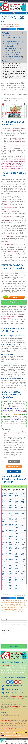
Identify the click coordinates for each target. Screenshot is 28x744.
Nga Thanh (18, 165)
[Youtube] (16, 682)
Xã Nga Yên (22, 611)
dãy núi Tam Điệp (7, 152)
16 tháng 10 (7, 244)
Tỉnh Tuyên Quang (4, 520)
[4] (24, 222)
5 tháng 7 (6, 216)
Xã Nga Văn (9, 611)
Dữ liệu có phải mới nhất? (10, 364)
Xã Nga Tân (9, 606)
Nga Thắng (12, 165)
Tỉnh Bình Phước (16, 567)
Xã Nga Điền (16, 602)
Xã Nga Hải (5, 604)
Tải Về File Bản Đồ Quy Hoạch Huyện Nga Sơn (14, 45)
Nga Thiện (7, 166)
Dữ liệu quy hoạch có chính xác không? (13, 335)
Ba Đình (21, 159)
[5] (7, 241)
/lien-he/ (19, 715)
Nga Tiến (18, 166)
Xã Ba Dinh (22, 600)
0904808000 (23, 456)
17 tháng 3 (7, 211)
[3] (25, 217)
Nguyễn (5, 204)
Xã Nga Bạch (9, 602)
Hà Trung (16, 141)
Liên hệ (4, 712)
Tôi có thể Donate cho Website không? (13, 378)
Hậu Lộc (17, 145)
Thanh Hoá (7, 600)
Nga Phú (6, 163)
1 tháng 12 (10, 251)
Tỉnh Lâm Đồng (16, 561)
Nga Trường (7, 168)
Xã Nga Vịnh (15, 611)
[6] (18, 250)
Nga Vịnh (18, 168)
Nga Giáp (16, 161)
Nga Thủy (12, 166)
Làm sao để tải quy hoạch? (10, 354)
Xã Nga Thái (23, 606)
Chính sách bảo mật (7, 695)
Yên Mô (12, 140)
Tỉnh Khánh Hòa (16, 520)
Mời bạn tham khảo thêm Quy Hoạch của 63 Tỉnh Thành (14, 58)
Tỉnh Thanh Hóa (10, 549)
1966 (13, 211)
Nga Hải (21, 161)
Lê (12, 196)
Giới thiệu (4, 718)
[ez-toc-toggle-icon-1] (23, 33)
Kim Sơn (17, 138)
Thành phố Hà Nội (4, 495)
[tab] (14, 335)
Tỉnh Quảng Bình (10, 567)
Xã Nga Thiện (20, 607)
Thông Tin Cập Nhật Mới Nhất (14, 42)
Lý (14, 196)
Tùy (20, 190)
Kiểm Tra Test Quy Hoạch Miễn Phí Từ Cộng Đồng (13, 53)
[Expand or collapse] (25, 33)
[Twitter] (12, 682)
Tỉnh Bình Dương (16, 579)
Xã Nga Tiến (10, 609)
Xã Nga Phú (18, 604)
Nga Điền (11, 161)
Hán (8, 179)
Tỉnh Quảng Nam (16, 495)
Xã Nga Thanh (13, 607)
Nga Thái (7, 165)
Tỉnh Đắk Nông (16, 555)
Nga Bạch (5, 161)
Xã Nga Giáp (23, 602)
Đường (21, 191)
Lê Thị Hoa (6, 184)
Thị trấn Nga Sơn (15, 600)
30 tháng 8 (7, 220)
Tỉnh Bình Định (16, 507)
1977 (13, 216)
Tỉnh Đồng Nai (16, 587)
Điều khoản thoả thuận (8, 702)
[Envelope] (20, 682)
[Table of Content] (23, 33)
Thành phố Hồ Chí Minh (23, 501)
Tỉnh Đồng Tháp (22, 538)
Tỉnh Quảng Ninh (4, 573)
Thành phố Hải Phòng (10, 513)
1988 (14, 236)
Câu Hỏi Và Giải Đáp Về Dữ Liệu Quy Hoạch (13, 49)
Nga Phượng (12, 163)
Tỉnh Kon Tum (16, 538)
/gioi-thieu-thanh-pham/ (10, 728)
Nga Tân (18, 163)
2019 (14, 244)
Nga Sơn (17, 158)
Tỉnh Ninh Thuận (16, 526)
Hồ (2, 199)
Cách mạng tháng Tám (9, 207)
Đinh (10, 196)
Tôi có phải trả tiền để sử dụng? (11, 345)
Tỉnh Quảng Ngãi (16, 501)
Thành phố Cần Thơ (23, 555)
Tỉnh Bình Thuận (16, 532)
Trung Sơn (22, 218)
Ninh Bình (18, 140)
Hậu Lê (5, 201)
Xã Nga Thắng (5, 607)
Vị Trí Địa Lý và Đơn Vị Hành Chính (13, 38)
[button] (1, 13)
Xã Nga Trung (17, 609)
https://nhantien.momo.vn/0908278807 (16, 411)
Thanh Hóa (14, 130)
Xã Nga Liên (11, 604)
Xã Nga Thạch (16, 606)
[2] (25, 213)
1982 (13, 220)
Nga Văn (13, 168)
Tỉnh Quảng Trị (10, 573)
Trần (24, 197)
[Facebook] (8, 682)
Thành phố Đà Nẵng (10, 587)
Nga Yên (23, 168)
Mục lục (8, 35)
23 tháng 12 (7, 236)
